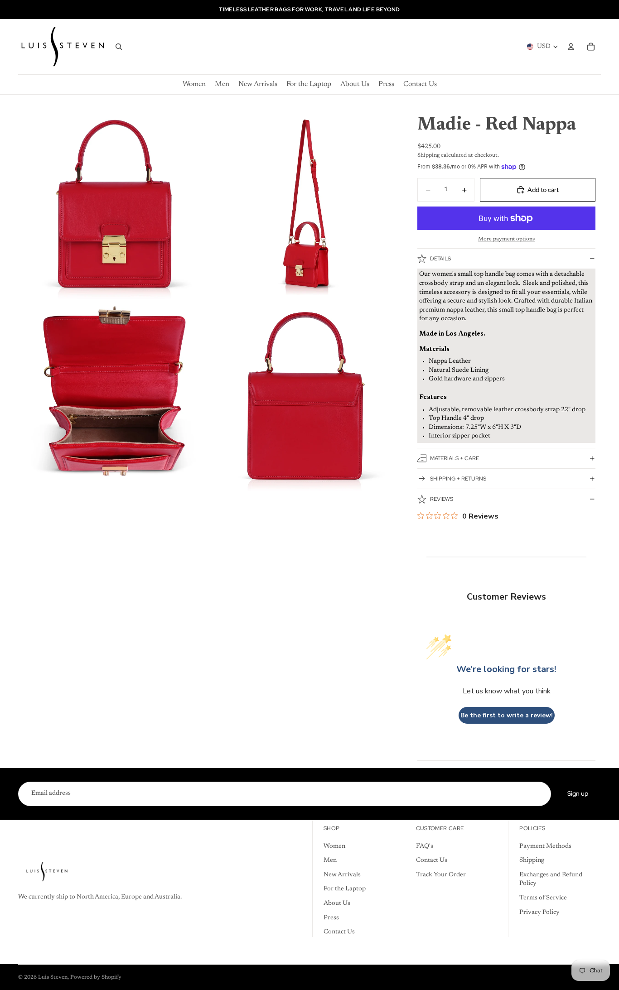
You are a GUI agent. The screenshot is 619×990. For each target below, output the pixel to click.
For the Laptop (345, 889)
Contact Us (339, 932)
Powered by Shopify (95, 977)
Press (331, 917)
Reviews (441, 499)
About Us (337, 903)
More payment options (506, 239)
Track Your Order (441, 875)
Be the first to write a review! (506, 715)
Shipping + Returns (458, 478)
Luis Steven (53, 977)
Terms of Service (543, 898)
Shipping (531, 860)
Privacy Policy (539, 912)
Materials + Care (454, 458)
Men (330, 860)
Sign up (577, 793)
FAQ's (424, 846)
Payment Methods (545, 846)
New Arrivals (342, 875)
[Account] (571, 47)
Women (334, 846)
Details (440, 258)
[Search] (119, 47)
